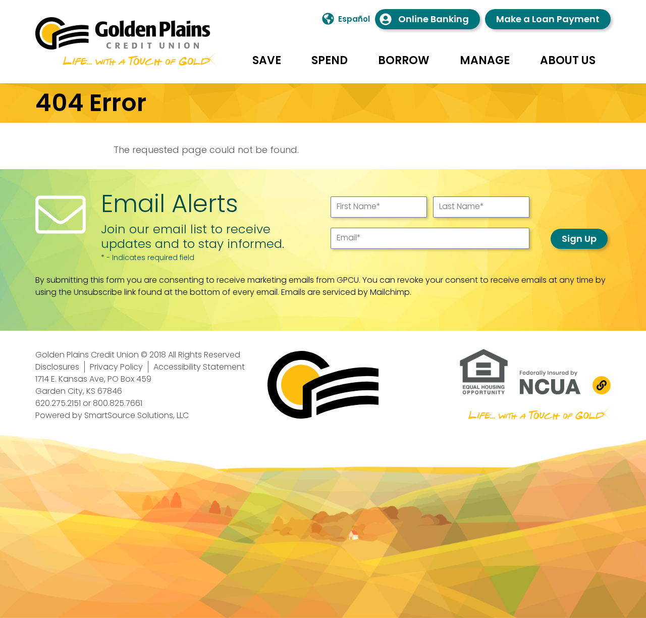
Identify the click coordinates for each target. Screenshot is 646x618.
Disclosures (57, 367)
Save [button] (266, 60)
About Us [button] (568, 60)
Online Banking (433, 19)
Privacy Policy (116, 367)
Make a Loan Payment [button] (548, 19)
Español (354, 19)
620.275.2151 (58, 403)
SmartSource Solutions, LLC (136, 415)
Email (349, 237)
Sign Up (579, 238)
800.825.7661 (117, 403)
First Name (359, 206)
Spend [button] (329, 60)
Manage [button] (485, 60)
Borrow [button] (403, 60)
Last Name (461, 206)
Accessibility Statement (199, 367)
